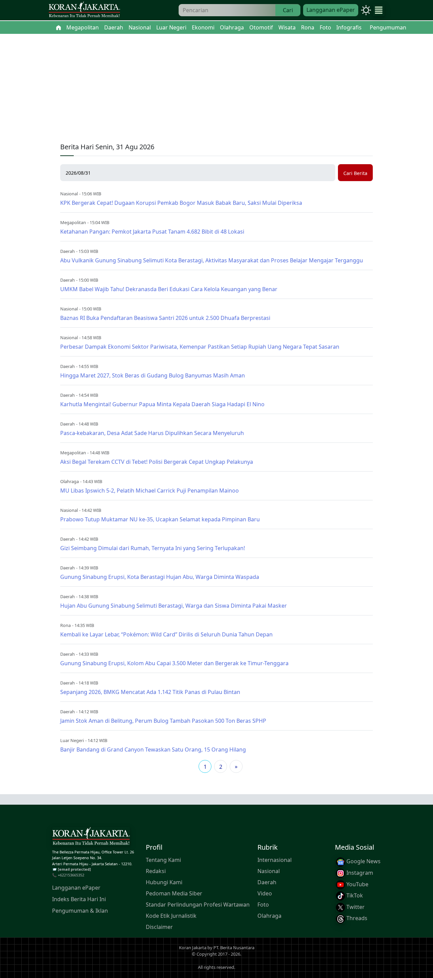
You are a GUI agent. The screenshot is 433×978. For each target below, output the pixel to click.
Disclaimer (159, 927)
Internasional (274, 860)
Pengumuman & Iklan (80, 910)
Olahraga (69, 481)
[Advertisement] (216, 84)
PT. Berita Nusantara (233, 947)
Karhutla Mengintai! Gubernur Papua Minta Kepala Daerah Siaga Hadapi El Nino (162, 404)
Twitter (355, 907)
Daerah (67, 251)
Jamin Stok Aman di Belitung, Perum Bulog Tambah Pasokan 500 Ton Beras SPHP (163, 720)
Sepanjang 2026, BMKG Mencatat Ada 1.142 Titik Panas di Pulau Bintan (150, 692)
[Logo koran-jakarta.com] (84, 10)
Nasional (69, 194)
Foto (263, 905)
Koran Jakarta (192, 947)
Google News (363, 861)
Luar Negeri (72, 740)
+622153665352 (71, 874)
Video (264, 893)
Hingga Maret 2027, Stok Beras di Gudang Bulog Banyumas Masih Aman (152, 375)
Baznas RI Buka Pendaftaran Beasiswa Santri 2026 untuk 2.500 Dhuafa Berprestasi (165, 318)
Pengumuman (388, 27)
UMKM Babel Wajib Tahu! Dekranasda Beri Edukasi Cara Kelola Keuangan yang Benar (168, 289)
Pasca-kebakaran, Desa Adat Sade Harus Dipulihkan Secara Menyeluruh (152, 433)
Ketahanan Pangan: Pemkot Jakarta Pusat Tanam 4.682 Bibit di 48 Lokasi (152, 231)
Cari (288, 10)
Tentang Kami (163, 860)
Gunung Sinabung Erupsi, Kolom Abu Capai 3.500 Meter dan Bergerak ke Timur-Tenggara (174, 663)
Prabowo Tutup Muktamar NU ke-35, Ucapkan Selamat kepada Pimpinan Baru (160, 519)
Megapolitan (73, 222)
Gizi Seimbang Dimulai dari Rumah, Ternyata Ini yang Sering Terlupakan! (152, 548)
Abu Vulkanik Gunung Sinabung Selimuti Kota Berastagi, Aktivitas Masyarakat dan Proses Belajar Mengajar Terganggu (211, 260)
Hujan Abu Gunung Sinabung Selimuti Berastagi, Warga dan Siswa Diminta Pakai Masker (173, 605)
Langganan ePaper (330, 10)
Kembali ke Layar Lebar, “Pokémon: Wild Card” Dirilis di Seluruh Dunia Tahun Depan (166, 634)
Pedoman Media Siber (174, 893)
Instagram (359, 872)
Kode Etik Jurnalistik (171, 916)
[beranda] (58, 27)
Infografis (349, 27)
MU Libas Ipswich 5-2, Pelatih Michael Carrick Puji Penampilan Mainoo (149, 490)
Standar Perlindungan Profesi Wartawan (198, 905)
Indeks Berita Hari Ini (79, 899)
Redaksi (156, 871)
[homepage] (91, 838)
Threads (356, 918)
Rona (65, 625)
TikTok (354, 895)
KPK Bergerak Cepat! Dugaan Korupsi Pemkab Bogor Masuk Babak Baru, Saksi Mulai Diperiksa (181, 203)
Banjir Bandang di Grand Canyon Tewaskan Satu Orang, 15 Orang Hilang (153, 749)
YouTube (356, 884)
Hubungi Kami (164, 882)
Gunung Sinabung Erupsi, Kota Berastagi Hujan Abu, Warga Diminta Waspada (159, 577)
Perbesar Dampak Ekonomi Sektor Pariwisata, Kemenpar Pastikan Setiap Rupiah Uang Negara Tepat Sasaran (199, 346)
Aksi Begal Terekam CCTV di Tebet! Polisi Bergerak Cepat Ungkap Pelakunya (156, 461)
